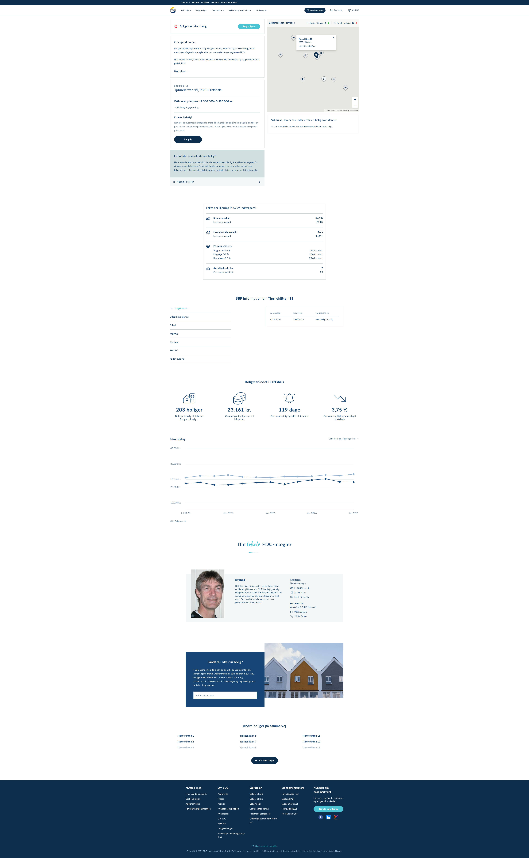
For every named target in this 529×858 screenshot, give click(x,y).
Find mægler (261, 10)
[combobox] (225, 695)
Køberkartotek (193, 803)
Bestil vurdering (316, 10)
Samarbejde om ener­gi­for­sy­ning (231, 835)
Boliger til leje (256, 798)
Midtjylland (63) (289, 808)
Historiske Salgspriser (260, 813)
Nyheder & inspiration (228, 808)
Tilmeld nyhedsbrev (328, 809)
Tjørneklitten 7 (248, 742)
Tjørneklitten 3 (185, 747)
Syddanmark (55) (290, 803)
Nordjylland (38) (289, 813)
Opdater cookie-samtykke (266, 846)
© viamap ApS (330, 110)
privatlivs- (256, 851)
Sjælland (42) (288, 798)
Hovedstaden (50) (290, 793)
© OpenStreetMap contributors (347, 110)
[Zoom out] (355, 105)
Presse (221, 798)
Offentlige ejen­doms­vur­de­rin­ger (264, 820)
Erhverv (195, 2)
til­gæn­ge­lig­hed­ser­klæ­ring (312, 851)
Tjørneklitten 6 (248, 736)
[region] (313, 65)
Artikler (221, 803)
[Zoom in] (355, 99)
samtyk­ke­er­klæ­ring (333, 851)
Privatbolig (185, 2)
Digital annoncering (259, 808)
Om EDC (222, 818)
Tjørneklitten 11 (311, 736)
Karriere (222, 823)
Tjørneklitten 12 (311, 742)
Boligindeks (255, 803)
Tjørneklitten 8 (248, 747)
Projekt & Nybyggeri (229, 2)
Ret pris (188, 139)
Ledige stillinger (225, 828)
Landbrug (205, 2)
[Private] (173, 10)
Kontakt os (223, 793)
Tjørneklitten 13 (311, 747)
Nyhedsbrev (223, 813)
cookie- (264, 851)
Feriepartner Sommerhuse (198, 808)
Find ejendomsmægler (196, 793)
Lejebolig (215, 2)
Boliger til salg (256, 793)
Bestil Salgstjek (193, 798)
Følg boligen (249, 26)
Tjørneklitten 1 (185, 736)
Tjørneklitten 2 (185, 742)
